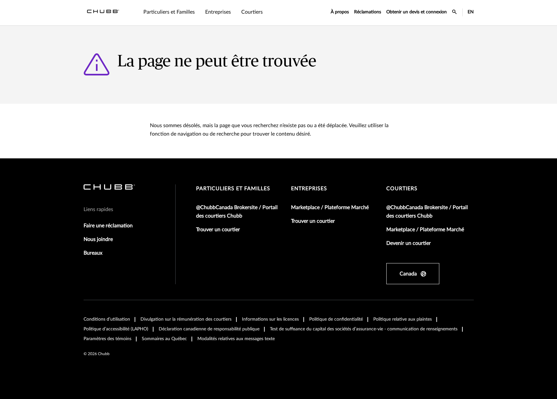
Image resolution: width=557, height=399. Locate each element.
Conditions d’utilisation (107, 319)
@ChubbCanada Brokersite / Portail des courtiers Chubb (237, 212)
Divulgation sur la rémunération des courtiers (186, 319)
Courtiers (402, 188)
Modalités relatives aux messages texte (236, 339)
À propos (340, 12)
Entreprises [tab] (218, 12)
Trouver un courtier (218, 229)
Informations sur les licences (270, 319)
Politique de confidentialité (336, 319)
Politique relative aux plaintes (402, 319)
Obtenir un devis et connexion (416, 12)
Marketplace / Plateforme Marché (330, 207)
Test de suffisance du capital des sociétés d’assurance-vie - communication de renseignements (364, 329)
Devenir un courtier (408, 243)
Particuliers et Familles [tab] (169, 12)
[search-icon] (454, 12)
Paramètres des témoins (107, 339)
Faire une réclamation (108, 225)
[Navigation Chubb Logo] (103, 12)
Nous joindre (98, 239)
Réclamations (367, 12)
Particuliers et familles (233, 188)
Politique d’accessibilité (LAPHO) (116, 329)
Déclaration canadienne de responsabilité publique (209, 329)
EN (471, 12)
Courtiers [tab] (252, 12)
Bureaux (93, 253)
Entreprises (309, 188)
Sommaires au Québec (164, 339)
